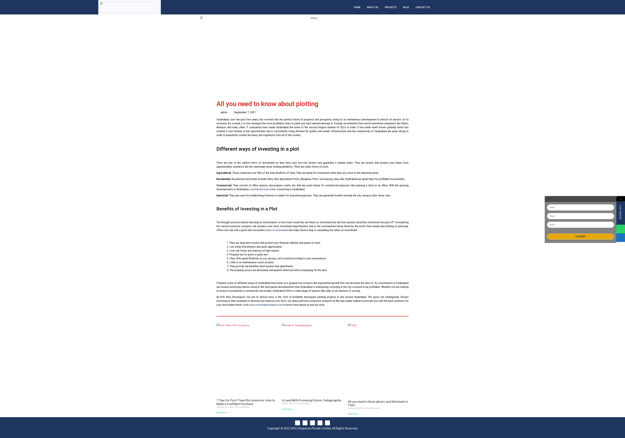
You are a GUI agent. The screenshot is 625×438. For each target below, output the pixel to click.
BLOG (406, 7)
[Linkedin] (312, 422)
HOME (357, 7)
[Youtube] (327, 422)
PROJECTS (390, 7)
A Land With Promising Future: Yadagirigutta (311, 400)
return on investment (276, 230)
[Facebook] (297, 422)
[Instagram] (305, 422)
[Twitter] (320, 422)
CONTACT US (423, 7)
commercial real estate (263, 189)
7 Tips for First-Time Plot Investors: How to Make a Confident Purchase (245, 402)
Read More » (222, 412)
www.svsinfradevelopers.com (266, 304)
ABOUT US (372, 7)
